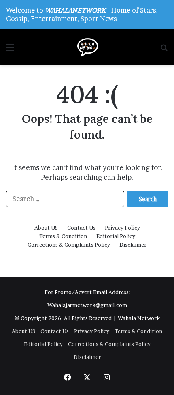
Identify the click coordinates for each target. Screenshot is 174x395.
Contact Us (81, 227)
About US (46, 227)
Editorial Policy (115, 236)
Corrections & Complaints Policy (69, 244)
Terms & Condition (63, 236)
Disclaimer (132, 244)
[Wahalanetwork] (87, 47)
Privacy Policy (122, 227)
